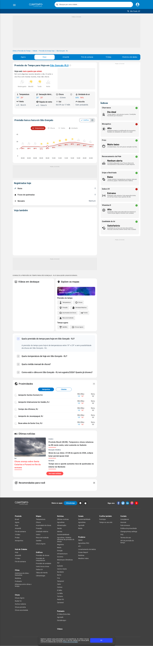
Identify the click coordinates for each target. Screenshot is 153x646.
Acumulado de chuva (43, 525)
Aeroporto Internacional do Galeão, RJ (33, 402)
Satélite (64, 327)
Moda (59, 547)
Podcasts (18, 581)
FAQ (121, 534)
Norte (59, 575)
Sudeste (60, 566)
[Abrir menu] (14, 5)
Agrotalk (60, 617)
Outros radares (20, 604)
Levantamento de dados (87, 549)
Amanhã (66, 57)
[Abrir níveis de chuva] (71, 94)
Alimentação (61, 525)
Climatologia (40, 576)
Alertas (59, 531)
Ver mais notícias (55, 473)
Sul (58, 563)
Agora (23, 57)
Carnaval (60, 602)
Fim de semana (87, 57)
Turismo (60, 596)
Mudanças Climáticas (65, 560)
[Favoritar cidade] (70, 65)
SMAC (80, 540)
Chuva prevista (20, 607)
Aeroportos (46, 389)
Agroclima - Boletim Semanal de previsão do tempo (65, 539)
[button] (133, 11)
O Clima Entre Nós (63, 614)
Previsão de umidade (43, 563)
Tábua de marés (41, 573)
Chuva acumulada (21, 610)
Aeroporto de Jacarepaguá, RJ (30, 416)
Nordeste (60, 572)
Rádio (80, 528)
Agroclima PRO (83, 543)
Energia (60, 550)
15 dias (108, 57)
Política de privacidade (70, 642)
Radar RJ (18, 601)
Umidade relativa (42, 531)
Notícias (60, 516)
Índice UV (39, 569)
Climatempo (70, 503)
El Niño (59, 590)
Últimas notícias (63, 519)
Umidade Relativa (81, 307)
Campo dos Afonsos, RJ (28, 409)
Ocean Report (83, 552)
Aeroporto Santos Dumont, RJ (30, 395)
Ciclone (59, 587)
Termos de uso (125, 537)
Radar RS (60, 599)
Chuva (80, 302)
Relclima (18, 578)
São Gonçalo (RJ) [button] (59, 65)
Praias (17, 537)
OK (101, 640)
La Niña (60, 593)
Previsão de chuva (42, 555)
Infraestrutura (62, 554)
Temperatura (66, 302)
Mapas (38, 516)
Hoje (44, 57)
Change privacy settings (128, 531)
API (79, 546)
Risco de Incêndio (68, 318)
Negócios (60, 544)
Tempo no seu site (105, 522)
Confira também (105, 516)
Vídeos (60, 629)
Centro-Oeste (62, 569)
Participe (102, 519)
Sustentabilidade (63, 534)
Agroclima (61, 522)
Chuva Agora (79, 327)
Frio (58, 578)
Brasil (17, 519)
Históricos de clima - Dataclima (22, 574)
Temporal (60, 581)
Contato (123, 516)
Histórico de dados (129, 57)
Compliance (124, 519)
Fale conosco (125, 525)
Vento (86, 313)
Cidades (64, 389)
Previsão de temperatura (40, 559)
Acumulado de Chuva (69, 313)
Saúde (59, 528)
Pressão (65, 307)
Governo (60, 557)
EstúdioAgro (61, 620)
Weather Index (83, 558)
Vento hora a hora (42, 566)
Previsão (18, 516)
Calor (59, 584)
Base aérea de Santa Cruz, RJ (30, 423)
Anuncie (123, 522)
